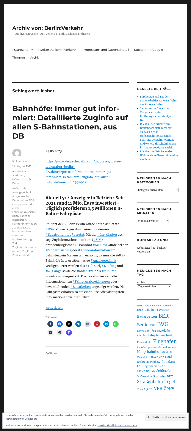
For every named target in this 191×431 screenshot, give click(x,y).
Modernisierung (22, 239)
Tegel (170, 381)
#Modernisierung (59, 250)
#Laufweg (109, 266)
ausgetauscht (20, 196)
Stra (170, 376)
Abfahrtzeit (19, 188)
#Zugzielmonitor (58, 234)
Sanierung (143, 371)
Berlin (143, 324)
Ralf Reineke (20, 160)
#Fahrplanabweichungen (91, 281)
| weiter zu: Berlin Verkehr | (58, 49)
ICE (171, 352)
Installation (19, 219)
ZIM (14, 243)
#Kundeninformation (94, 250)
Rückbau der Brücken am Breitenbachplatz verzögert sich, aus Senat (156, 128)
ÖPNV (169, 388)
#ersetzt (78, 234)
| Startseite (20, 49)
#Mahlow (100, 245)
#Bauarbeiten (81, 287)
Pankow (155, 361)
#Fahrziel (93, 266)
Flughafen (165, 341)
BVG (163, 324)
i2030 (165, 352)
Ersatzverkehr (160, 331)
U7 (150, 389)
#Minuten (109, 271)
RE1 (139, 366)
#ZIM (97, 240)
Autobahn (167, 305)
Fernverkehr (144, 342)
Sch (153, 371)
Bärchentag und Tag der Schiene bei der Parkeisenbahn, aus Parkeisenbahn (158, 100)
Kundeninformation (24, 223)
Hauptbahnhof (149, 352)
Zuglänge (28, 251)
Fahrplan (141, 335)
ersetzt (16, 207)
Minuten (17, 235)
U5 (146, 389)
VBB (158, 388)
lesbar (16, 231)
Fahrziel (25, 215)
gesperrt (152, 347)
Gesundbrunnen (167, 347)
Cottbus (141, 331)
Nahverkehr (156, 357)
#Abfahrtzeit (86, 271)
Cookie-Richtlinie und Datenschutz (117, 425)
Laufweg (18, 227)
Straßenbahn (150, 381)
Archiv (141, 282)
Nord (168, 357)
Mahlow (26, 231)
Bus (153, 325)
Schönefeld (165, 371)
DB (148, 331)
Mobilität (142, 357)
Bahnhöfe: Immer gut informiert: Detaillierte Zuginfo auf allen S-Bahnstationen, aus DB (70, 122)
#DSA (50, 229)
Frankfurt (142, 347)
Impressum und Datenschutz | (106, 49)
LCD (27, 227)
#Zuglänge (54, 271)
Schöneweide (144, 376)
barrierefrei (163, 310)
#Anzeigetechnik (103, 260)
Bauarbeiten (20, 200)
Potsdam (168, 361)
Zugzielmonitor (21, 254)
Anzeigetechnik (22, 192)
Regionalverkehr (154, 366)
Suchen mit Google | (149, 49)
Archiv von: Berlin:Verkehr (47, 28)
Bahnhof (150, 309)
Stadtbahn (159, 376)
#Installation (107, 234)
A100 (140, 305)
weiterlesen (54, 307)
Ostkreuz (143, 361)
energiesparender (23, 204)
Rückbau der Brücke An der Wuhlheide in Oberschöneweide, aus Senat (159, 155)
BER (164, 316)
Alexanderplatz (153, 305)
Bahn (140, 309)
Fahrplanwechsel (160, 335)
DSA (31, 200)
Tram (140, 389)
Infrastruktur (19, 179)
